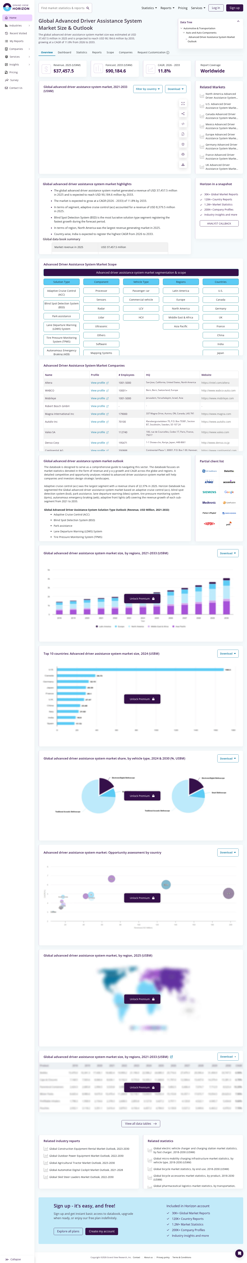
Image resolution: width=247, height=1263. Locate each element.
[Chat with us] (239, 1253)
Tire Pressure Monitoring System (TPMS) (61, 339)
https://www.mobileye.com (217, 398)
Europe (180, 299)
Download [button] (174, 89)
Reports (166, 8)
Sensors (101, 299)
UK (220, 317)
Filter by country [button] (146, 89)
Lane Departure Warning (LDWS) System (61, 327)
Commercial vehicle (141, 299)
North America (181, 308)
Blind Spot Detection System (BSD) (61, 305)
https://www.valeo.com (215, 432)
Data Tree (186, 22)
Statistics (148, 8)
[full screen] (183, 103)
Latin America (181, 290)
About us (148, 1257)
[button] (199, 28)
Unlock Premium (140, 598)
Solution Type (61, 282)
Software (101, 344)
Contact (136, 1257)
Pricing (183, 8)
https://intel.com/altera (215, 382)
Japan (220, 353)
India (221, 344)
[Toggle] (181, 28)
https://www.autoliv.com (216, 421)
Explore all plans (68, 1231)
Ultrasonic (101, 326)
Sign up (235, 8)
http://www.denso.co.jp (215, 442)
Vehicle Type (141, 282)
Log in (216, 8)
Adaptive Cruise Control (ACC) (61, 292)
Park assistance (61, 316)
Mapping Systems (101, 353)
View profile (98, 382)
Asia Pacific (181, 326)
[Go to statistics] (171, 1056)
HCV (141, 317)
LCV (141, 308)
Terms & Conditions (182, 1257)
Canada (220, 299)
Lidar (101, 317)
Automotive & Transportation (199, 28)
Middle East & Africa (181, 317)
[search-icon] (88, 8)
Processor (101, 290)
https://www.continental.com (219, 450)
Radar (101, 308)
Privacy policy (163, 1257)
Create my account (102, 1231)
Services (196, 8)
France (221, 326)
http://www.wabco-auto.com (218, 390)
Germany (220, 308)
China (220, 335)
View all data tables (138, 1124)
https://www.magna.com (216, 414)
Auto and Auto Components (201, 32)
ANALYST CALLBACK (219, 223)
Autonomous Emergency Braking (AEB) (61, 352)
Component (101, 282)
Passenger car (141, 290)
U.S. (220, 290)
